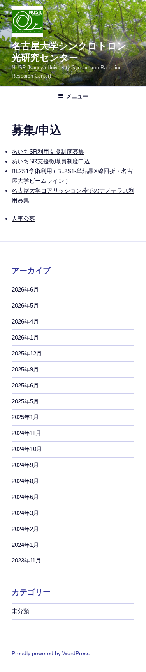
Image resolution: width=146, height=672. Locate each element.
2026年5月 (25, 305)
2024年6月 (25, 496)
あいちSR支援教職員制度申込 (51, 161)
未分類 (20, 611)
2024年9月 (25, 465)
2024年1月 (25, 544)
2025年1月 (25, 417)
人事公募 (23, 218)
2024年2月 (25, 528)
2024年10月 (27, 449)
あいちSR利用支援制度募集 (48, 151)
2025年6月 (25, 385)
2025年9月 (25, 369)
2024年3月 (25, 512)
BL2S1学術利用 (32, 171)
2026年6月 (25, 289)
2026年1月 (25, 337)
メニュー (77, 96)
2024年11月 (26, 433)
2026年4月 (25, 321)
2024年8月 (25, 480)
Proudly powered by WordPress (51, 653)
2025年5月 (25, 401)
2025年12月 (27, 353)
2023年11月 (26, 560)
